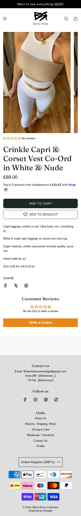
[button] (12, 138)
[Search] (66, 18)
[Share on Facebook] (5, 286)
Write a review (40, 322)
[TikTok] (56, 399)
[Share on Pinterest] (26, 286)
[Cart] (75, 18)
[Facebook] (25, 399)
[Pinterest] (46, 399)
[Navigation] (5, 18)
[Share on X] (16, 286)
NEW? (59, 4)
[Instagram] (35, 399)
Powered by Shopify (40, 510)
